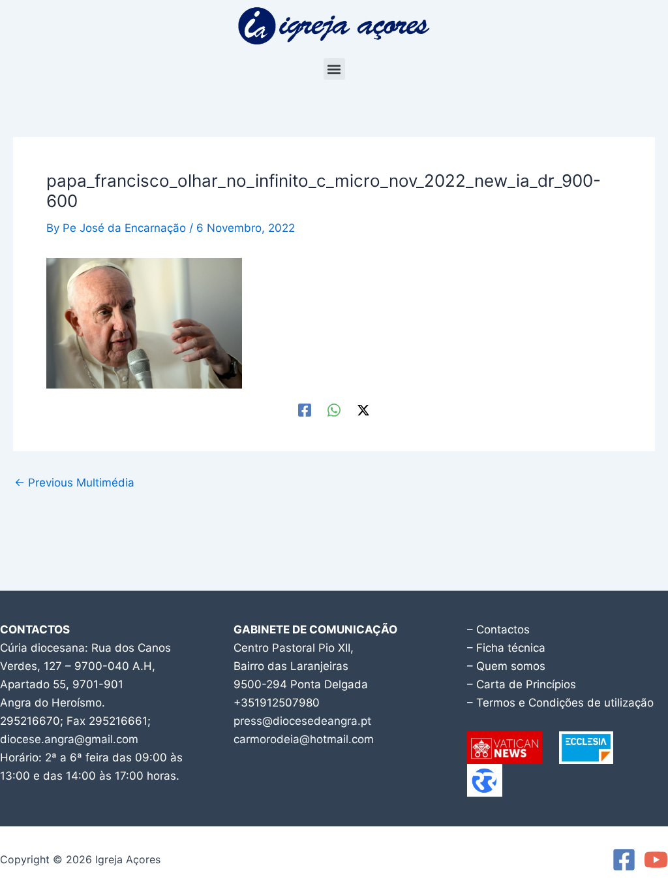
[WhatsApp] (334, 409)
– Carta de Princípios (521, 684)
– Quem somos (506, 666)
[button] (334, 69)
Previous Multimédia (74, 482)
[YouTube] (656, 860)
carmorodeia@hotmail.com (304, 739)
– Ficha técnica (506, 647)
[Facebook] (304, 409)
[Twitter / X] (363, 409)
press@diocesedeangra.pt (302, 720)
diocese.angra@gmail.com (69, 739)
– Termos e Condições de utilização (560, 702)
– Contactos (498, 629)
